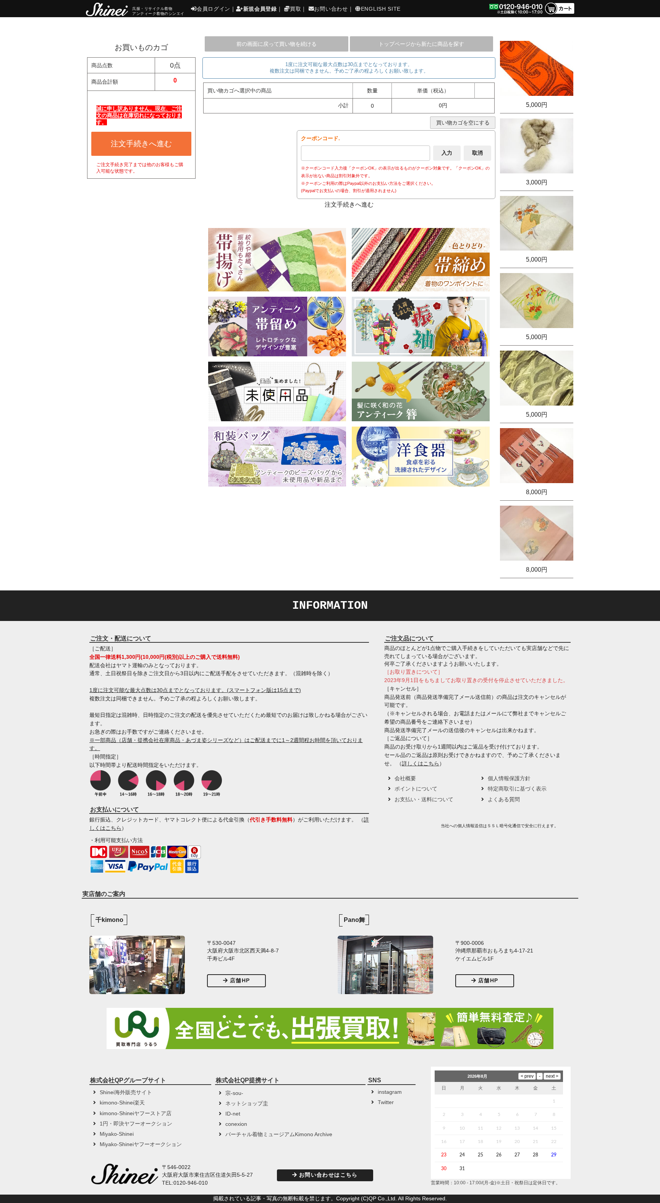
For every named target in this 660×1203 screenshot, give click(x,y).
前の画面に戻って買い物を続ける (276, 44)
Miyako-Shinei (117, 1134)
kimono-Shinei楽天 (122, 1103)
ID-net (232, 1114)
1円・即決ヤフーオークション (136, 1124)
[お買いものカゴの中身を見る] (559, 13)
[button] (412, 828)
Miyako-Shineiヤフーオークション (141, 1144)
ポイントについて (416, 789)
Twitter (386, 1102)
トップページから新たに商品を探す (421, 44)
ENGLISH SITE (381, 9)
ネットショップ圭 (246, 1103)
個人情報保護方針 (509, 778)
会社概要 (405, 778)
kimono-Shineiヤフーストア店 (135, 1113)
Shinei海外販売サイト (126, 1092)
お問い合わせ (331, 9)
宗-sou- (234, 1093)
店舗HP (240, 980)
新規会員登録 (260, 9)
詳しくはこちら (420, 763)
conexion (236, 1124)
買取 (295, 9)
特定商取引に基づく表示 (517, 789)
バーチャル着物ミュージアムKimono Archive (278, 1134)
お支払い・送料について (424, 799)
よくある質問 (504, 799)
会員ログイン (213, 9)
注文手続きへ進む (141, 143)
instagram (390, 1092)
